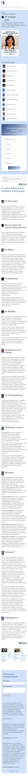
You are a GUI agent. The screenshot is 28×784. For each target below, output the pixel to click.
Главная (5, 177)
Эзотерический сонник (12, 94)
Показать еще (14, 771)
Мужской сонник (10, 113)
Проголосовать (14, 168)
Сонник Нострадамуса (11, 99)
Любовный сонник (10, 104)
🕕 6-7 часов (8, 153)
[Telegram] (24, 184)
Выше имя (6, 681)
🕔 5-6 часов (8, 149)
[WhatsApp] (26, 184)
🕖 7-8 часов (8, 158)
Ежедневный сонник (11, 118)
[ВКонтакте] (20, 184)
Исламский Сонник (11, 71)
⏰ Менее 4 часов (9, 139)
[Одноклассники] (22, 184)
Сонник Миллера (11, 66)
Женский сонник (10, 109)
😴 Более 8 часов (9, 163)
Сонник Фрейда (10, 85)
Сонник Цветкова (11, 80)
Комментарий (7, 686)
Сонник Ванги (10, 75)
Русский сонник (10, 90)
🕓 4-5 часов (8, 144)
